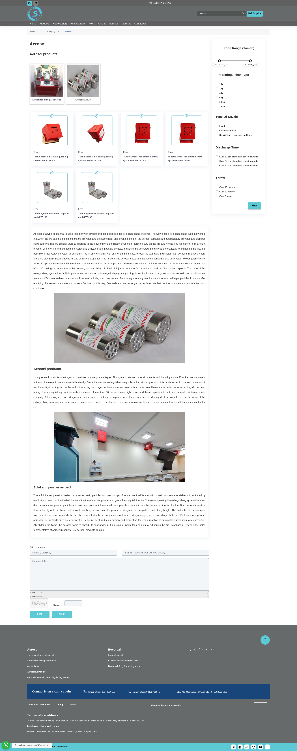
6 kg (221, 97)
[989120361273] (246, 746)
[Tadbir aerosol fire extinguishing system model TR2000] (142, 130)
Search (242, 13)
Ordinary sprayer (227, 130)
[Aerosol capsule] (83, 81)
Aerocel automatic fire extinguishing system (48, 677)
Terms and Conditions (39, 704)
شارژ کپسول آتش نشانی (200, 649)
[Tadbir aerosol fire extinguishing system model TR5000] (186, 130)
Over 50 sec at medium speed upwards (238, 156)
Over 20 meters (227, 191)
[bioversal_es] (240, 746)
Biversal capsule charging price (123, 660)
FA (35, 3)
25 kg (222, 106)
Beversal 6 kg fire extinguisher (124, 666)
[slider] (219, 60)
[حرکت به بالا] (265, 640)
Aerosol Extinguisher (37, 671)
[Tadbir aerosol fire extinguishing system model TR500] (52, 130)
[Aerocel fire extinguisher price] (46, 81)
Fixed (222, 126)
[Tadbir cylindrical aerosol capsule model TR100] (52, 187)
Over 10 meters (227, 187)
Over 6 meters (226, 196)
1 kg (221, 84)
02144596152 (108, 692)
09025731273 (220, 692)
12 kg (222, 102)
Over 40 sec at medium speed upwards (238, 165)
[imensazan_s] (253, 746)
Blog (60, 704)
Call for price (254, 13)
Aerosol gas (33, 666)
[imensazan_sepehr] (233, 746)
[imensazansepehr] (260, 746)
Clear (62, 614)
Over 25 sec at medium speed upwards (238, 161)
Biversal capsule (116, 655)
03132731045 (153, 692)
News (73, 704)
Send (39, 614)
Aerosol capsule (83, 99)
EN (29, 3)
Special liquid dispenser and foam (235, 135)
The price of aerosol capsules (41, 655)
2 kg (221, 88)
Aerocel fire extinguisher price (46, 99)
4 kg (221, 93)
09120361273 (164, 3)
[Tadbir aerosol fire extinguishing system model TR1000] (97, 130)
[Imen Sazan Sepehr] (112, 13)
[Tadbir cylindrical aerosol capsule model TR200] (97, 187)
